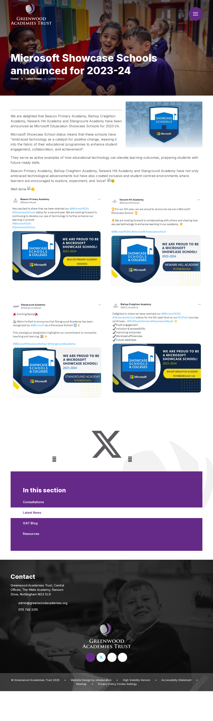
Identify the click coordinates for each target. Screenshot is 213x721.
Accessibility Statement (176, 680)
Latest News (34, 78)
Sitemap (81, 684)
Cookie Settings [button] (127, 684)
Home (15, 78)
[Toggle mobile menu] (195, 14)
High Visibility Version (136, 680)
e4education (103, 680)
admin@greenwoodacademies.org (42, 603)
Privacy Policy (107, 684)
